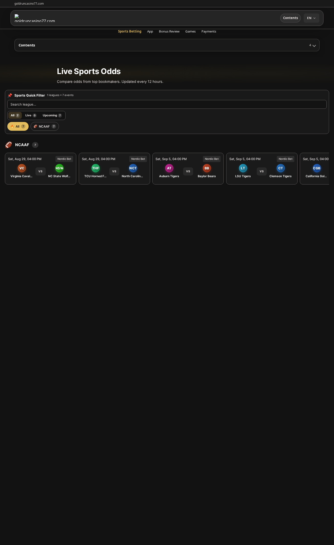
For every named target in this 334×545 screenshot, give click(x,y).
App (150, 31)
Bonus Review (169, 31)
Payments (208, 31)
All (14, 115)
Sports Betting (129, 31)
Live (30, 115)
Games (190, 31)
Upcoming (52, 115)
